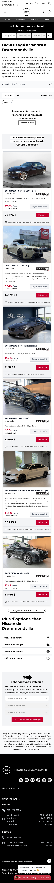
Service (34, 20)
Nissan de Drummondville (10, 3)
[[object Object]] (50, 84)
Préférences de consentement (17, 862)
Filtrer (9, 95)
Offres (46, 20)
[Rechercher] (49, 3)
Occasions (20, 20)
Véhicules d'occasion (15, 84)
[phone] (44, 12)
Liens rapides (8, 788)
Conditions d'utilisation (30, 749)
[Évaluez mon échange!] (49, 35)
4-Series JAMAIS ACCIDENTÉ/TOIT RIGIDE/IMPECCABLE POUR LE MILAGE (26, 200)
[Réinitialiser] (18, 95)
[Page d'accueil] (3, 84)
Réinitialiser (27, 123)
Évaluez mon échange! (29, 720)
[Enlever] (11, 102)
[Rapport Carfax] (42, 194)
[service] (49, 12)
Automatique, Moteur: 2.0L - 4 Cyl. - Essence (21, 426)
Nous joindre (10, 799)
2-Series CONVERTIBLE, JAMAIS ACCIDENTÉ (21, 354)
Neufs (7, 20)
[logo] (26, 12)
